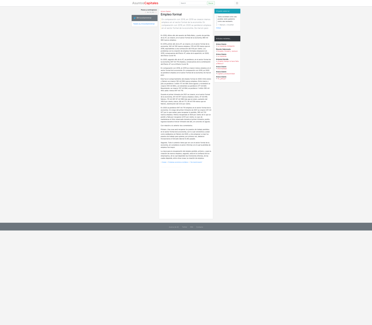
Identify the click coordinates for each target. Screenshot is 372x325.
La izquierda (221, 56)
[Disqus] (186, 193)
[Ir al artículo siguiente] (156, 12)
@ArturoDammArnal (144, 18)
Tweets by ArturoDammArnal (144, 24)
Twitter (184, 227)
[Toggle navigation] (237, 3)
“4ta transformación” (196, 162)
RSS (191, 227)
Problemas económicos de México (178, 162)
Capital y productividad (226, 74)
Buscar (210, 3)
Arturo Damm (166, 11)
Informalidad (222, 69)
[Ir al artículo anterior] (145, 12)
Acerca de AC (174, 227)
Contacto (199, 227)
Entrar (218, 28)
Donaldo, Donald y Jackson (227, 51)
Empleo (164, 162)
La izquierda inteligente (226, 46)
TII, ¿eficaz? (221, 79)
